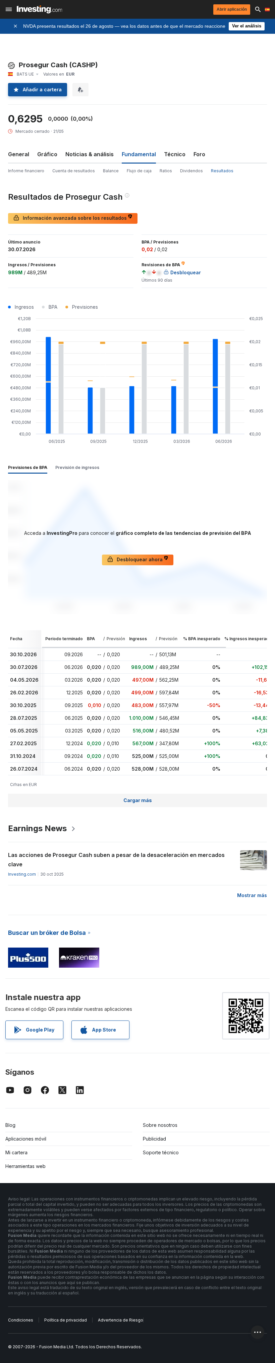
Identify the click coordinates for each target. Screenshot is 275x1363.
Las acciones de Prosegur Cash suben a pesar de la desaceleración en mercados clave (116, 860)
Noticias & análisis (89, 154)
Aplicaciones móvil (25, 1139)
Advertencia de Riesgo (120, 1320)
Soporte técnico (161, 1152)
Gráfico (47, 154)
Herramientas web (25, 1166)
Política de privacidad (65, 1320)
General (18, 154)
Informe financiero (26, 170)
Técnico (174, 154)
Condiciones (20, 1320)
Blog (10, 1125)
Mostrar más (252, 895)
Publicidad (154, 1139)
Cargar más (137, 800)
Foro (199, 154)
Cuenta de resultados (73, 170)
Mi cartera (16, 1152)
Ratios (166, 170)
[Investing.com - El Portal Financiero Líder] (39, 9)
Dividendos (191, 170)
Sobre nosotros (160, 1125)
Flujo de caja (139, 170)
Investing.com (22, 874)
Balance (111, 170)
